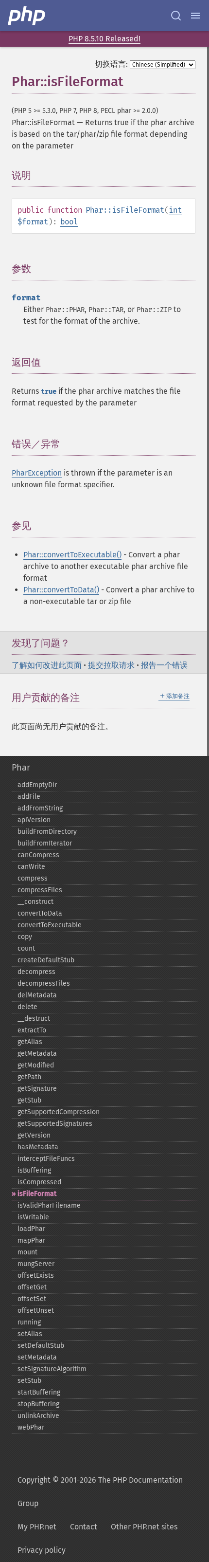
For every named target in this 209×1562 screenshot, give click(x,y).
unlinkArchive (38, 1416)
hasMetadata (37, 1147)
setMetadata (37, 1357)
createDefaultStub (45, 960)
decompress (36, 972)
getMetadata (37, 1053)
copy (24, 937)
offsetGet (32, 1287)
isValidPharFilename (49, 1205)
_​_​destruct (33, 1018)
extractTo (31, 1030)
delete (27, 1007)
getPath (29, 1077)
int (175, 210)
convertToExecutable (49, 925)
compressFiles (39, 890)
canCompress (38, 855)
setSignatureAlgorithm (52, 1369)
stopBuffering (38, 1404)
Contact (83, 1526)
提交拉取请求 (111, 665)
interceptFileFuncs (46, 1159)
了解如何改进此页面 (47, 665)
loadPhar (31, 1229)
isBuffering (34, 1170)
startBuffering (38, 1392)
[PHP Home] (27, 15)
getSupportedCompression (58, 1112)
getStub (29, 1100)
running (29, 1322)
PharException (37, 473)
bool (69, 221)
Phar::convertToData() (61, 589)
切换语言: (111, 64)
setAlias (29, 1334)
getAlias (29, 1042)
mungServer (35, 1264)
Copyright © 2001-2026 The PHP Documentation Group (100, 1491)
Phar (21, 767)
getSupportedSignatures (54, 1124)
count (26, 948)
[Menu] (195, 15)
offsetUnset (35, 1310)
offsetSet (31, 1299)
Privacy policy (41, 1550)
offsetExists (35, 1275)
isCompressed (39, 1182)
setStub (29, 1381)
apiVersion (34, 820)
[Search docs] (176, 15)
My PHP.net (36, 1526)
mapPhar (31, 1240)
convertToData (39, 913)
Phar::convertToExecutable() (72, 554)
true (48, 391)
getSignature (37, 1088)
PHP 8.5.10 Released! (104, 38)
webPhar (30, 1427)
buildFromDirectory (47, 831)
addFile (28, 796)
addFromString (40, 808)
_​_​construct (35, 902)
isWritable (33, 1217)
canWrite (31, 867)
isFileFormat (36, 1194)
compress (32, 878)
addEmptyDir (37, 785)
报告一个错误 (164, 665)
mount (27, 1252)
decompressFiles (43, 983)
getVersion (34, 1135)
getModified (35, 1065)
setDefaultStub (40, 1345)
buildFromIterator (44, 843)
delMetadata (37, 995)
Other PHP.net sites (144, 1526)
